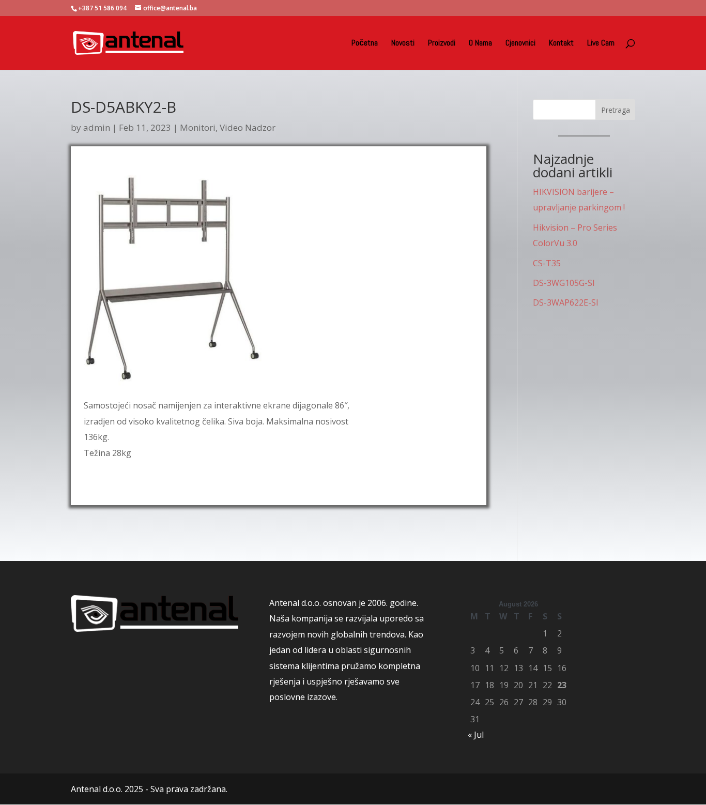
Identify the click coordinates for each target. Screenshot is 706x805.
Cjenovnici (520, 43)
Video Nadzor (247, 127)
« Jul (476, 734)
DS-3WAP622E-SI (565, 302)
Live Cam (601, 43)
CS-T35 (547, 263)
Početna (364, 43)
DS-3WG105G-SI (564, 282)
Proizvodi (441, 43)
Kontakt (561, 43)
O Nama (480, 43)
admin (96, 127)
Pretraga (615, 110)
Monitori (198, 127)
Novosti (403, 43)
